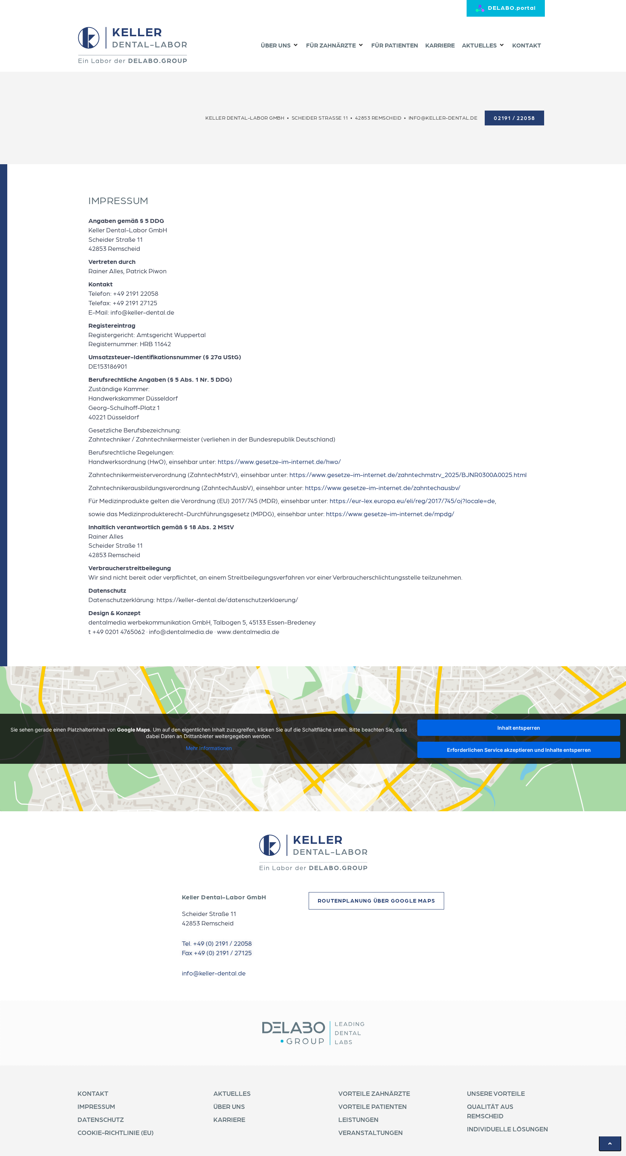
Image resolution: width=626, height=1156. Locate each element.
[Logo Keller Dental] (132, 45)
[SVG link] (313, 852)
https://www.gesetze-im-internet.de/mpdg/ (390, 513)
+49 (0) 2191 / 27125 (223, 952)
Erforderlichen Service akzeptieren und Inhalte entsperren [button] (519, 750)
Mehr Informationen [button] (209, 748)
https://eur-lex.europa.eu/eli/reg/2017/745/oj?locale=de (412, 500)
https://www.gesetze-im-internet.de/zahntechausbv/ (382, 487)
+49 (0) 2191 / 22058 (222, 943)
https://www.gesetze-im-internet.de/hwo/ (279, 461)
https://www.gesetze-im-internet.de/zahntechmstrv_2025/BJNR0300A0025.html (408, 474)
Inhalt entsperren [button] (518, 728)
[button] (279, 45)
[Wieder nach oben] (610, 1143)
